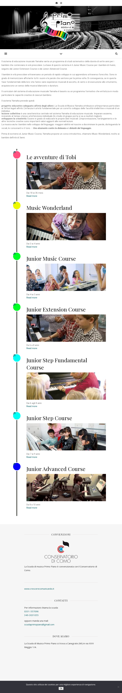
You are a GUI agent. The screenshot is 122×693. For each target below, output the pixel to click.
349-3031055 (31, 615)
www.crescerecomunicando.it (39, 588)
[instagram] (61, 3)
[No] (118, 686)
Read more (31, 196)
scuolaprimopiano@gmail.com (39, 624)
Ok (61, 688)
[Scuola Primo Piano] (61, 26)
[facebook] (57, 3)
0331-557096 (31, 611)
